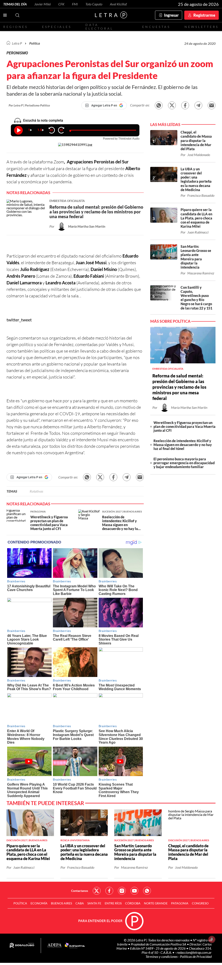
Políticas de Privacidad (196, 956)
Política (34, 43)
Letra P (17, 43)
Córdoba (132, 903)
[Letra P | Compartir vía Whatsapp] (158, 105)
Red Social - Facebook (109, 890)
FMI (75, 4)
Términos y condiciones (161, 956)
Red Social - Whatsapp (147, 890)
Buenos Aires (61, 903)
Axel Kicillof (118, 4)
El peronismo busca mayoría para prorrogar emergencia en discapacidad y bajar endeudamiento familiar (184, 463)
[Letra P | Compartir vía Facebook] (185, 105)
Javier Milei (42, 4)
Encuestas (156, 27)
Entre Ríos (113, 903)
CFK (61, 4)
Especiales (56, 27)
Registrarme (204, 15)
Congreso (200, 903)
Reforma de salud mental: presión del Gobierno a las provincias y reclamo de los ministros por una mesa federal (179, 387)
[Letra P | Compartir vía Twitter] (172, 105)
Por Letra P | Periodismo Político (29, 105)
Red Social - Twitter (96, 890)
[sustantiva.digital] (75, 945)
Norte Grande (156, 903)
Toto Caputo (93, 4)
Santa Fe (94, 903)
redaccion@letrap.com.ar (194, 952)
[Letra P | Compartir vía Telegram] (198, 105)
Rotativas (36, 491)
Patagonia (179, 903)
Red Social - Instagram (122, 890)
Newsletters (201, 27)
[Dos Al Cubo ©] (22, 945)
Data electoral (99, 26)
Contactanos (79, 891)
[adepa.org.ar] (54, 945)
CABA (79, 903)
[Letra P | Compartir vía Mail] (211, 105)
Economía (39, 903)
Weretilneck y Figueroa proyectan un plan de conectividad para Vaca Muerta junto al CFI (184, 426)
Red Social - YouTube (134, 890)
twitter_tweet (19, 319)
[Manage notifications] (211, 939)
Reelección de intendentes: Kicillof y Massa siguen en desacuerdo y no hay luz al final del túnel (182, 445)
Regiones (15, 27)
